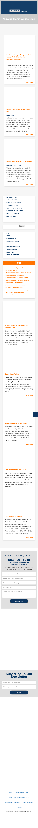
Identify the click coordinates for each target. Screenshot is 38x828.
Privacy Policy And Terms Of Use (19, 797)
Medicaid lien (20, 275)
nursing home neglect (11, 280)
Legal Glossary (12, 244)
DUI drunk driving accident (12, 272)
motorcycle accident (23, 277)
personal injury (9, 282)
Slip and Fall (11, 216)
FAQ (7, 233)
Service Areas (11, 249)
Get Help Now (19, 601)
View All (9, 219)
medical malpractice (11, 277)
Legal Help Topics (12, 241)
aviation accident (10, 268)
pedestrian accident (23, 280)
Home (10, 792)
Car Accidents (11, 200)
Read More (29, 82)
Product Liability (12, 213)
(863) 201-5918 (15, 10)
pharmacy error (19, 282)
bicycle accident (20, 268)
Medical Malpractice (14, 202)
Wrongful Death (12, 205)
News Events (10, 252)
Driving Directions (13, 246)
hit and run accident (26, 272)
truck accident (9, 292)
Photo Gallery (19, 792)
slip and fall (8, 287)
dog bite (15, 270)
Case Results (11, 238)
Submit (19, 692)
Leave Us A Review (12, 255)
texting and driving (10, 290)
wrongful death (9, 295)
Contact (19, 807)
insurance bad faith (11, 275)
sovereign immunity (18, 287)
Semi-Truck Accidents (14, 208)
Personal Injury (12, 197)
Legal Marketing (28, 802)
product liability (10, 285)
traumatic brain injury (22, 290)
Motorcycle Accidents (14, 211)
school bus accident (20, 285)
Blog (8, 236)
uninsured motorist (19, 292)
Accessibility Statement (12, 802)
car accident (9, 270)
